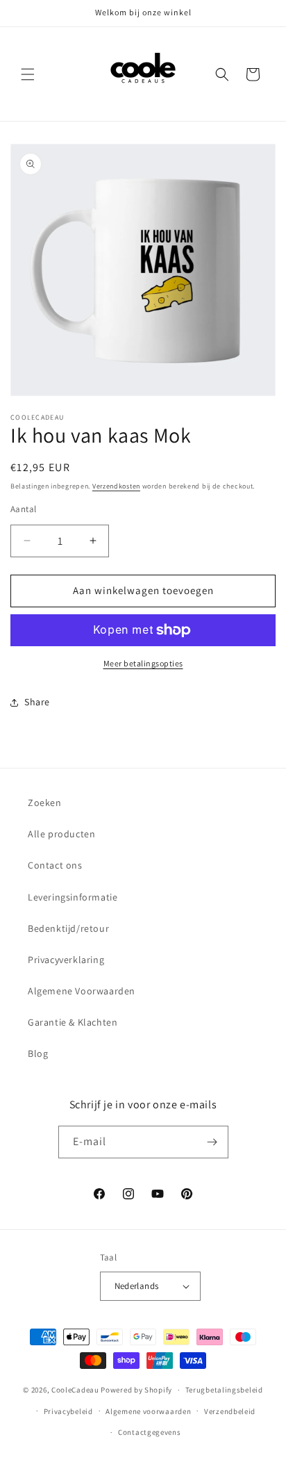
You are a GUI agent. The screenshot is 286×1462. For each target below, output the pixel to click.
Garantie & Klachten (72, 1022)
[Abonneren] (212, 1142)
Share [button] (37, 702)
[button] (27, 74)
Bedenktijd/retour (68, 928)
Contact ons (55, 865)
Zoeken (45, 802)
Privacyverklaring (66, 959)
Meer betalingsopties (143, 663)
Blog (38, 1053)
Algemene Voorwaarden (81, 991)
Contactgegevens (149, 1432)
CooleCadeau (75, 1390)
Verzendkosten (116, 486)
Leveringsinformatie (72, 897)
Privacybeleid (68, 1411)
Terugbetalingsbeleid (224, 1390)
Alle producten (61, 834)
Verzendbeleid (229, 1411)
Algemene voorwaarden (148, 1411)
